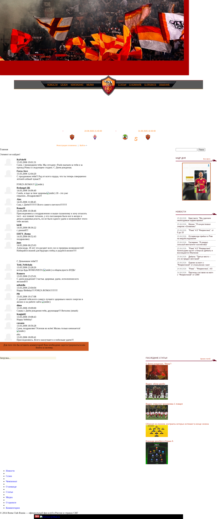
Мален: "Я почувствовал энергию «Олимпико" (194, 225)
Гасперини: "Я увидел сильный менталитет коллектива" (192, 243)
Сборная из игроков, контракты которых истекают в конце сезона (177, 424)
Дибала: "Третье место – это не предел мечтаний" (194, 258)
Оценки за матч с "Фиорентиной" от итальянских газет (193, 264)
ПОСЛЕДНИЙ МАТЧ (83, 131)
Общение (164, 84)
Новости (52, 84)
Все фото (206, 159)
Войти (82, 145)
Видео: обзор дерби (155, 384)
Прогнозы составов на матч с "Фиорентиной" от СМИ (195, 273)
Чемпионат (77, 84)
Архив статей (205, 359)
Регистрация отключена (67, 145)
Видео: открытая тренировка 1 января (164, 404)
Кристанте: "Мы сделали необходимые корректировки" (194, 219)
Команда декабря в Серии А (159, 441)
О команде (135, 84)
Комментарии (13, 508)
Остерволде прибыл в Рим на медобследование (195, 237)
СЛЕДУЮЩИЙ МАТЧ (137, 131)
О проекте (150, 84)
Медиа (90, 84)
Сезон (64, 84)
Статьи (122, 84)
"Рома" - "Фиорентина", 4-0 (200, 269)
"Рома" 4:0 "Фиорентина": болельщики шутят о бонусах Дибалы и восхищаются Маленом (195, 250)
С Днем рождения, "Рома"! (158, 364)
